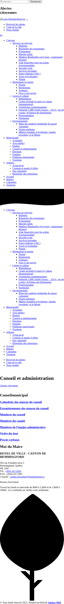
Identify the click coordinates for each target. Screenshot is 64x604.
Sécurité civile (25, 68)
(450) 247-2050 (13, 471)
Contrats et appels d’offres (25, 168)
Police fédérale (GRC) (30, 73)
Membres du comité (12, 420)
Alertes (9, 385)
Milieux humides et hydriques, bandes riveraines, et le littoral (37, 133)
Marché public (26, 54)
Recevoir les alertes (15, 24)
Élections (16, 151)
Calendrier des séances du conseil (21, 402)
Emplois (16, 154)
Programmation (26, 115)
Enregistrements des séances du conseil (24, 408)
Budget (16, 146)
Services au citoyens (22, 43)
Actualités (17, 140)
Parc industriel (19, 171)
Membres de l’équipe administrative (23, 427)
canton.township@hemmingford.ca (27, 476)
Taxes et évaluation (28, 76)
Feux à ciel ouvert (27, 93)
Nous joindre (12, 30)
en (24, 19)
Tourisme (17, 160)
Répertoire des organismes (31, 48)
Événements (25, 51)
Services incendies (28, 71)
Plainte (22, 79)
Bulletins (23, 46)
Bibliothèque (25, 98)
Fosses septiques (27, 129)
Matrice (10, 179)
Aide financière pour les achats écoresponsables (34, 64)
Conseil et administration (24, 149)
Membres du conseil (12, 414)
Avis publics (18, 143)
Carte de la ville (14, 27)
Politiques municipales (23, 157)
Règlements (24, 87)
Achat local (18, 165)
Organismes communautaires (33, 107)
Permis (22, 85)
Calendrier (11, 182)
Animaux (23, 90)
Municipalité (12, 137)
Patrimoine (24, 118)
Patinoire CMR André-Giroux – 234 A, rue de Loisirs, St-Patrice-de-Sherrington (41, 111)
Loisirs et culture (20, 96)
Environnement (19, 121)
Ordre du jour (9, 433)
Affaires (10, 162)
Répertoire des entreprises (25, 174)
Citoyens (10, 40)
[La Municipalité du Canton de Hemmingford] (11, 19)
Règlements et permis (22, 82)
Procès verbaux (10, 439)
